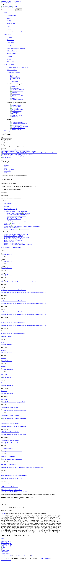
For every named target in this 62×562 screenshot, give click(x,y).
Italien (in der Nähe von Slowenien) (16, 48)
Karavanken (21, 89)
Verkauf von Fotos (5, 553)
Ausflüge (6, 165)
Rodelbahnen (21, 128)
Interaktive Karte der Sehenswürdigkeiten (11, 247)
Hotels (5, 12)
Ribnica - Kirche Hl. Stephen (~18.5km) (14, 238)
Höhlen (17, 88)
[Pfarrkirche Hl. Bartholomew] (11, 451)
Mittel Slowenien (11, 53)
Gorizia (9, 45)
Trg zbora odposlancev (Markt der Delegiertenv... (13, 290)
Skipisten (18, 129)
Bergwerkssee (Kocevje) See (14, 213)
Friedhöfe (19, 111)
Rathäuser (19, 115)
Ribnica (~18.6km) (9, 241)
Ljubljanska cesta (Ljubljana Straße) (16, 216)
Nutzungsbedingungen (44, 558)
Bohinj (9, 21)
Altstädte (18, 105)
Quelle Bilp (7, 223)
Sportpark (9, 220)
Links (28, 555)
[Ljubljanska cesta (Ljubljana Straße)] (13, 402)
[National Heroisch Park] (10, 442)
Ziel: (2, 137)
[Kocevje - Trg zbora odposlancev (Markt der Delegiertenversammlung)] (23, 281)
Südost (9, 59)
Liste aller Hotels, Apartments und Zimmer (18, 31)
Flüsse (16, 86)
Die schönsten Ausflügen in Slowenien (10, 2)
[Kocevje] (6, 254)
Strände (17, 98)
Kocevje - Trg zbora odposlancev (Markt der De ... (20, 221)
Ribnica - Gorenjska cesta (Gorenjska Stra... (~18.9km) (18, 244)
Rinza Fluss (7, 224)
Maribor (9, 29)
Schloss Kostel (7, 226)
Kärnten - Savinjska (12, 51)
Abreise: (3, 143)
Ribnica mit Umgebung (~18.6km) (13, 240)
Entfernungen (7, 131)
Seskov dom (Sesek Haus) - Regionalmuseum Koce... (14, 475)
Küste (8, 26)
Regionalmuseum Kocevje (14, 219)
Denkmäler (20, 109)
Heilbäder (19, 125)
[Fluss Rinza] (7, 369)
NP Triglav (20, 91)
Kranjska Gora (11, 23)
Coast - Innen (10, 40)
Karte (5, 168)
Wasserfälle (20, 99)
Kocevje (15, 211)
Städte (16, 116)
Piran (11, 79)
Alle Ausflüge (10, 61)
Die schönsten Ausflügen (13, 72)
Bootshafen (20, 122)
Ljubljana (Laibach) (12, 15)
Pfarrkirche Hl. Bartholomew (14, 217)
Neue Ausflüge (8, 555)
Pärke (16, 92)
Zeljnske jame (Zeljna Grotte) (11, 229)
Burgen (17, 108)
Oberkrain (9, 56)
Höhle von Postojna (15, 77)
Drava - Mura (10, 42)
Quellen (18, 94)
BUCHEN (3, 148)
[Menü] (3, 5)
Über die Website (17, 555)
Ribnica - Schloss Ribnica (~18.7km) (13, 236)
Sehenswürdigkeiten (9, 64)
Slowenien (10, 37)
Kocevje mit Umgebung (18, 155)
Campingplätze (23, 123)
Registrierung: (4, 140)
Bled (8, 18)
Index (2, 555)
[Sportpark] (6, 336)
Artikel (24, 555)
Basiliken (18, 106)
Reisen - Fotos (7, 34)
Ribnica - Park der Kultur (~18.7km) (13, 243)
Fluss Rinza (10, 214)
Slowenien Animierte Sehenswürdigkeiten (17, 67)
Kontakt (33, 555)
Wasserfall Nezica (8, 227)
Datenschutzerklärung (6, 560)
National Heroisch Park (7, 448)
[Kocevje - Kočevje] (6, 157)
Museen (18, 113)
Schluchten (20, 95)
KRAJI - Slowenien (17, 1)
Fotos (5, 166)
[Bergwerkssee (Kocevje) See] (11, 478)
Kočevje (3, 513)
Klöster (17, 112)
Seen (15, 96)
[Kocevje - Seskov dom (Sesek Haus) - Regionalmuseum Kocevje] (22, 467)
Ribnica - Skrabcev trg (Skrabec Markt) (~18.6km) (17, 237)
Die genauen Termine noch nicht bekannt (13, 147)
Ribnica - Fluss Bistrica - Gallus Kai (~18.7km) (16, 234)
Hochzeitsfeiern (24, 126)
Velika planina (14, 81)
